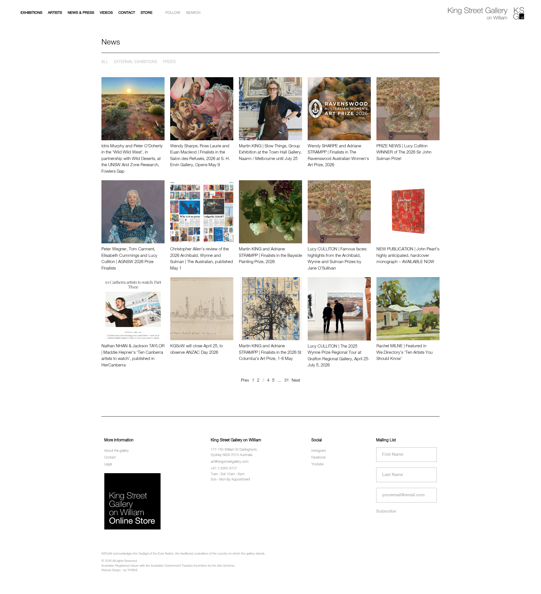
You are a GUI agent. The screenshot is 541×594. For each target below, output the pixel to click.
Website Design (111, 570)
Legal (108, 464)
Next (296, 380)
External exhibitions (135, 62)
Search (193, 13)
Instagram (318, 451)
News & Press (81, 13)
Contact (126, 13)
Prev (245, 380)
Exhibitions (31, 13)
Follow (172, 13)
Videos (106, 13)
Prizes (169, 62)
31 (286, 380)
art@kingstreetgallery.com (230, 462)
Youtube (317, 464)
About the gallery (116, 451)
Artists (55, 13)
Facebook (318, 457)
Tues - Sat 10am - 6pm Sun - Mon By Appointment (230, 477)
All (104, 62)
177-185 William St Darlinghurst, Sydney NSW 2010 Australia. (234, 452)
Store (146, 13)
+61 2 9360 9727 (224, 468)
